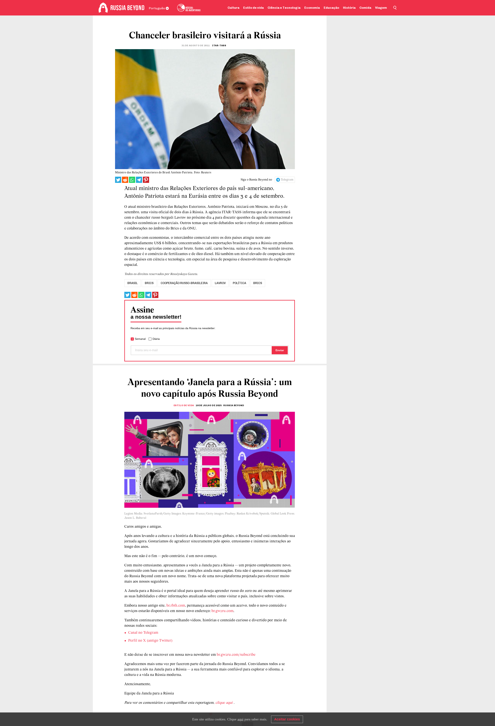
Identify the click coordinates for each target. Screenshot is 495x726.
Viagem (381, 7)
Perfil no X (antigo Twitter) (150, 641)
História (349, 7)
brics (149, 283)
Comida (365, 7)
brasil (132, 283)
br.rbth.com (175, 606)
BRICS (257, 283)
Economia (312, 7)
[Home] (103, 8)
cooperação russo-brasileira (184, 283)
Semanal (140, 338)
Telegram (287, 179)
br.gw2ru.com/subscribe (236, 655)
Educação (331, 7)
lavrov (220, 283)
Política (239, 283)
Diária (156, 338)
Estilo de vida (253, 7)
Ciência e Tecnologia (284, 7)
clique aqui (224, 703)
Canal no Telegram (143, 633)
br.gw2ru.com (222, 611)
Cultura (233, 7)
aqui (240, 719)
